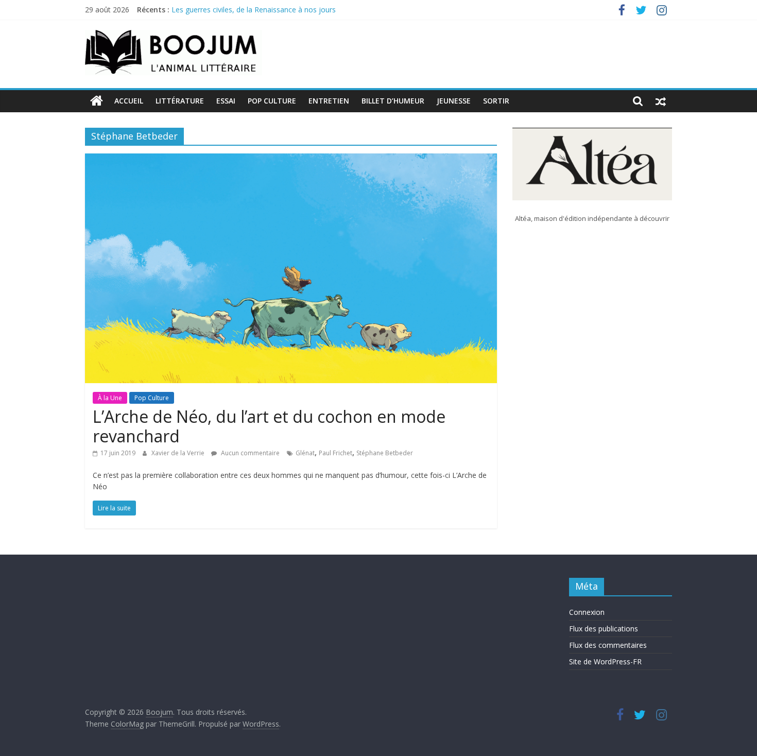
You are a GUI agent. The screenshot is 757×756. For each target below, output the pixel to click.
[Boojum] (96, 101)
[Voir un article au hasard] (660, 101)
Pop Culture (272, 101)
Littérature (180, 101)
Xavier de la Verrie (178, 453)
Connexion (587, 612)
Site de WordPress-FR (605, 661)
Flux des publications (603, 628)
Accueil (128, 101)
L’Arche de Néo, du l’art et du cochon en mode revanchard (269, 426)
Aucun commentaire (249, 453)
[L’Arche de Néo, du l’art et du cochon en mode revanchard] (291, 159)
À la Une (110, 397)
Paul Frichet (335, 453)
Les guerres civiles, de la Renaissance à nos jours (253, 12)
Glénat (305, 453)
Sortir (496, 101)
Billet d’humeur (393, 101)
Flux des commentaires (608, 645)
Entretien (328, 101)
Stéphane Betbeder (384, 453)
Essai (225, 101)
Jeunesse (454, 101)
